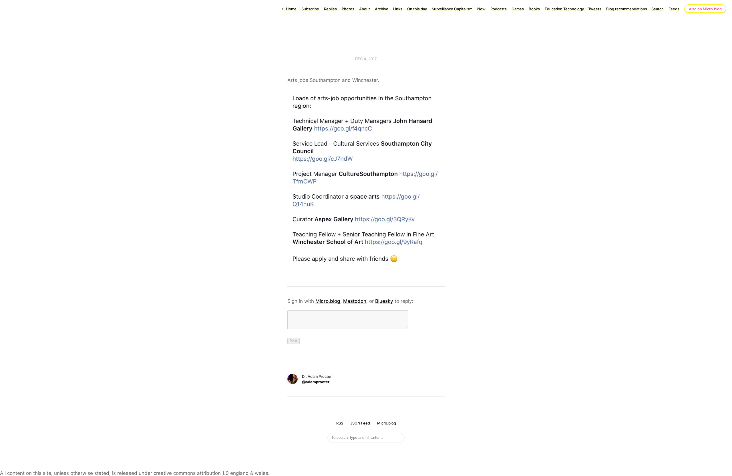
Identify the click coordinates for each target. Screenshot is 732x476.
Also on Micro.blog (705, 9)
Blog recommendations (627, 9)
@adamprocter (315, 382)
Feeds (674, 9)
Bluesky (384, 301)
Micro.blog (327, 301)
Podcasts (498, 9)
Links (397, 9)
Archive (381, 9)
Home (289, 9)
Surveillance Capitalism (452, 9)
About (364, 9)
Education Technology (565, 9)
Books (534, 9)
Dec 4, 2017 (366, 58)
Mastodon (354, 301)
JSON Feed (360, 423)
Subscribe (310, 9)
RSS (339, 423)
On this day (417, 9)
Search (657, 9)
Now (481, 9)
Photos (348, 9)
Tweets (594, 9)
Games (518, 9)
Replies (330, 9)
